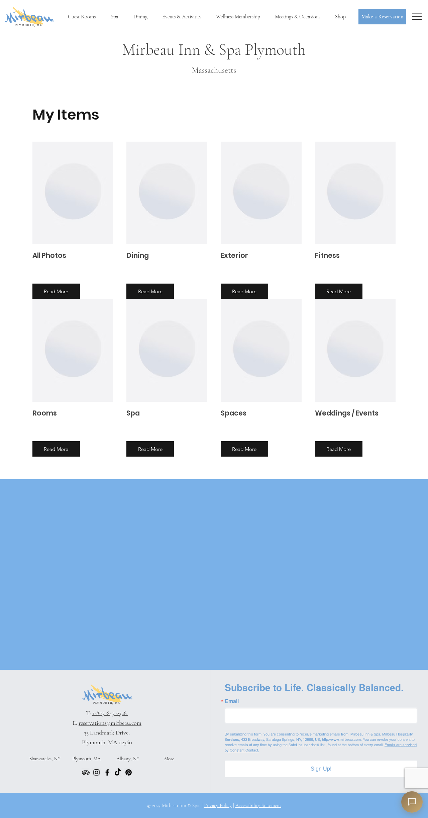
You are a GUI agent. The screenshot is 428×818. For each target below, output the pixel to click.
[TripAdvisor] (86, 772)
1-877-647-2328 (110, 713)
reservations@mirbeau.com (110, 722)
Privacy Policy (218, 805)
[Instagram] (96, 772)
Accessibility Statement (258, 805)
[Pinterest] (128, 772)
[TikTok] (118, 772)
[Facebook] (107, 772)
